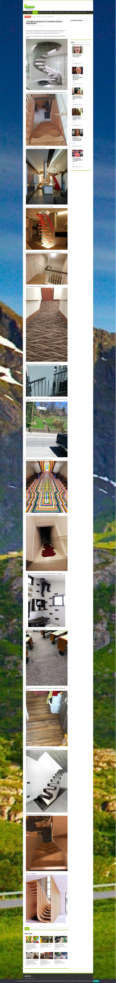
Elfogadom (96, 981)
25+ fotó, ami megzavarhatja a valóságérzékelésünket (59, 961)
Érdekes (35, 12)
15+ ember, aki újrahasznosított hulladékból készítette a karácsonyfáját (45, 962)
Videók (30, 12)
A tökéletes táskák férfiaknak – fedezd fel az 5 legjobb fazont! (42, 16)
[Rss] (92, 1)
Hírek (57, 12)
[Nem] (114, 981)
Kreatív (68, 12)
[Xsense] (32, 6)
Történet (79, 12)
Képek (47, 12)
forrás (27, 925)
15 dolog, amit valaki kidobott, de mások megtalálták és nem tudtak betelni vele (60, 946)
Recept (74, 12)
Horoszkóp (62, 12)
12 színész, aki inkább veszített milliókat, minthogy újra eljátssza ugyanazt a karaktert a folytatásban (31, 947)
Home (25, 12)
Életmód (41, 12)
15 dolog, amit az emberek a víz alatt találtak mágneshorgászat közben (46, 945)
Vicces (85, 12)
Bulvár (52, 12)
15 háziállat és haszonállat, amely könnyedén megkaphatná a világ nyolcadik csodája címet (32, 962)
